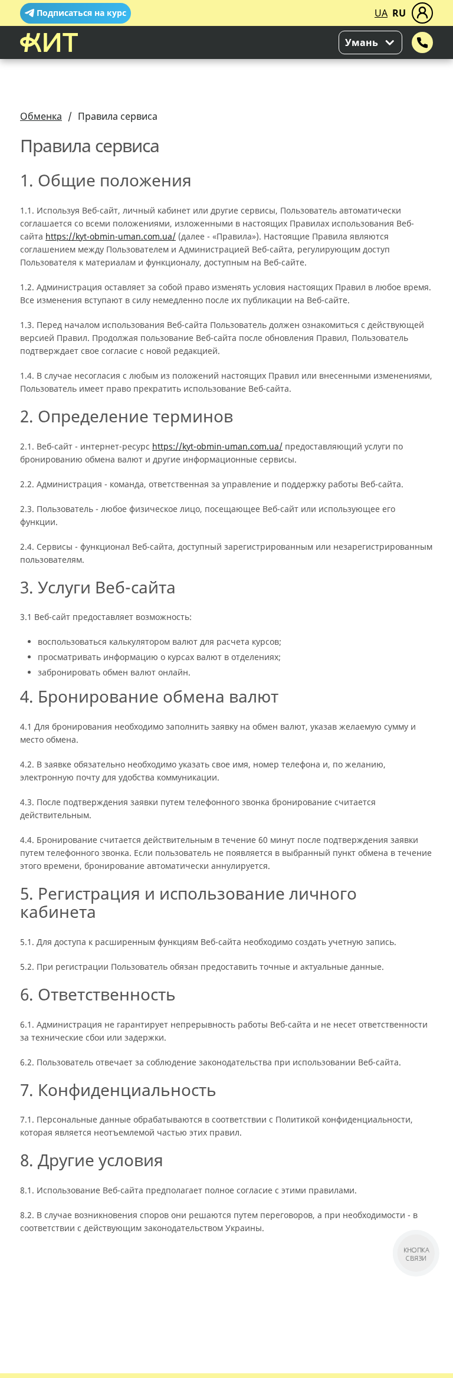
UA (381, 12)
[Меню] (422, 13)
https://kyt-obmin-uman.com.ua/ (110, 236)
